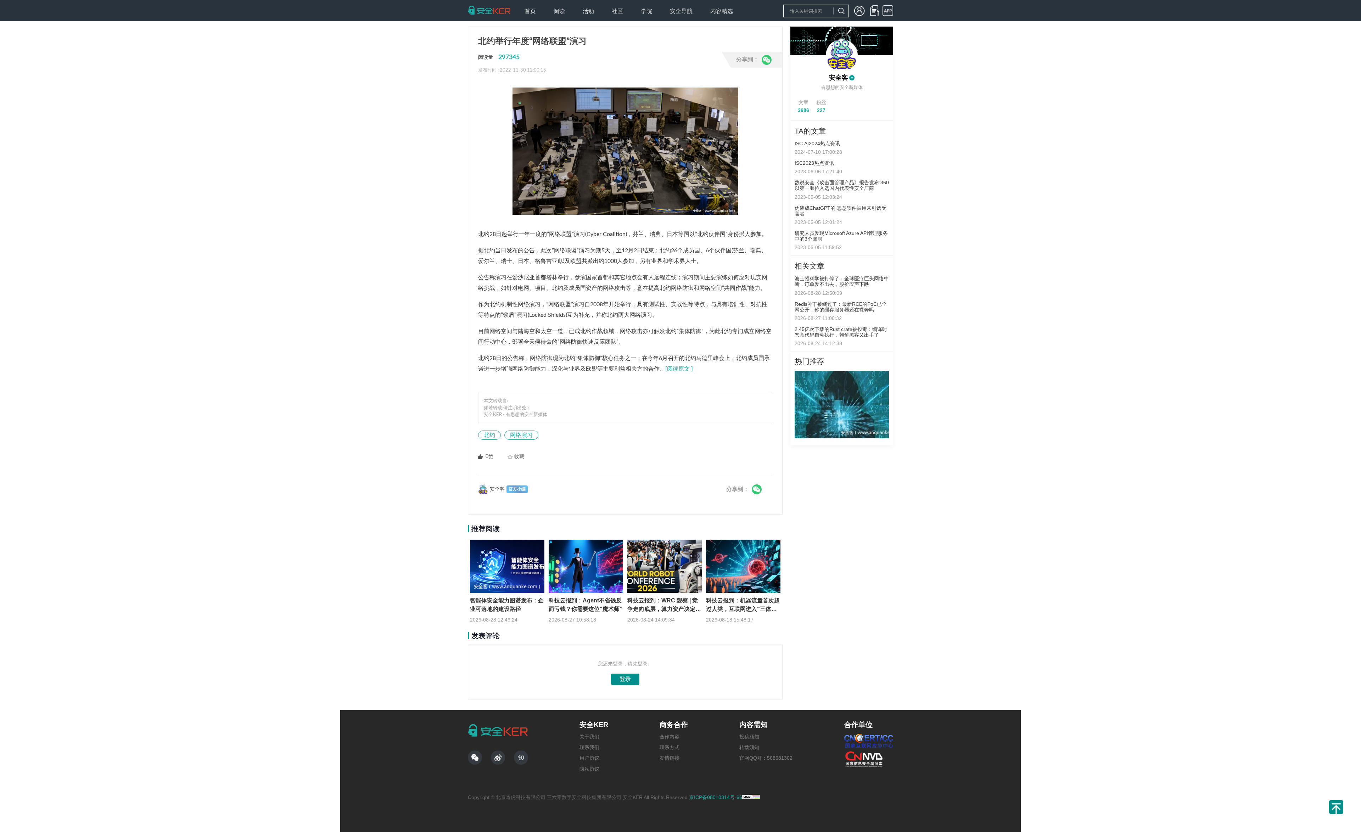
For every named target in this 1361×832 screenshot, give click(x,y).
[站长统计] (751, 797)
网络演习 (521, 435)
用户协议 (589, 758)
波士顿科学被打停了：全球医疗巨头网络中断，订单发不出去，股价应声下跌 (842, 281)
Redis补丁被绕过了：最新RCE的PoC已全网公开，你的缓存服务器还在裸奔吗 (841, 307)
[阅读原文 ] (679, 369)
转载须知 (749, 747)
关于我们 (589, 737)
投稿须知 (749, 737)
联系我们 (589, 747)
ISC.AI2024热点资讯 (817, 143)
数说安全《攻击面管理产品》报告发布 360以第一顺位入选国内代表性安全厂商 (842, 185)
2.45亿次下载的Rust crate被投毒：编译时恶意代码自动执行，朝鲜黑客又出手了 (841, 332)
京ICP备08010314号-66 (715, 797)
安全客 (838, 77)
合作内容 (669, 737)
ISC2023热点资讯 (814, 163)
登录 (625, 679)
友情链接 (669, 758)
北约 (489, 435)
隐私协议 (589, 769)
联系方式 (669, 747)
